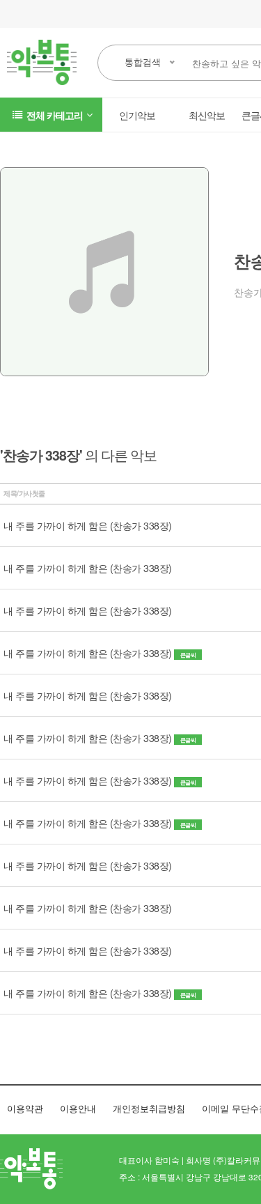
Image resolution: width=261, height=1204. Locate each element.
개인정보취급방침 (149, 1108)
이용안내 (78, 1108)
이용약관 (25, 1108)
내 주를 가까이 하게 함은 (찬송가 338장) (87, 525)
